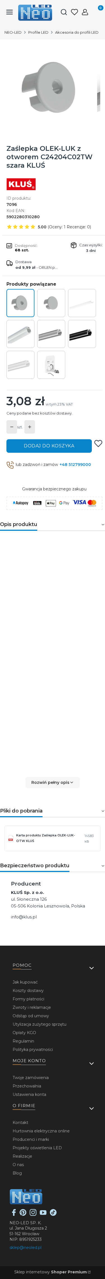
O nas (18, 1164)
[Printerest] (23, 1214)
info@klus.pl (24, 917)
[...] (52, 88)
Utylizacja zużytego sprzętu (39, 1024)
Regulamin (23, 1041)
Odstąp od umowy (31, 1015)
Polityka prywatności (33, 1049)
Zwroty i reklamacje (32, 1007)
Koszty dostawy (28, 990)
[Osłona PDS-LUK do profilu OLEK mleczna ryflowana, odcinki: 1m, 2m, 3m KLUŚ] (82, 303)
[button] (52, 782)
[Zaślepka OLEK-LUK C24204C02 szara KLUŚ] (51, 303)
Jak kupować (25, 982)
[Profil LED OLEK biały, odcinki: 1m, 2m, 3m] (20, 364)
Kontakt (20, 1122)
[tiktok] (53, 1214)
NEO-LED (13, 32)
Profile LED (38, 32)
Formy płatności (28, 999)
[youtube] (43, 1214)
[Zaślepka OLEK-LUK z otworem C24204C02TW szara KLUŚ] (20, 303)
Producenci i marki (31, 1139)
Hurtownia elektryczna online (41, 1131)
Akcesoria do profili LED (77, 32)
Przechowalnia (27, 1086)
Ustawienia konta (29, 1094)
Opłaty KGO (24, 1032)
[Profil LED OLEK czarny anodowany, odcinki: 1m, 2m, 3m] (82, 334)
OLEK (79, 549)
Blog (17, 1173)
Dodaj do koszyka (49, 446)
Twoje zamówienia (31, 1077)
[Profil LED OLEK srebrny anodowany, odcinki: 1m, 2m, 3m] (51, 334)
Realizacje (22, 1156)
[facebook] (14, 1214)
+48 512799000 (75, 464)
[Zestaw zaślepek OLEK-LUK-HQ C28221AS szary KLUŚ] (51, 364)
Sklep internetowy (50, 1272)
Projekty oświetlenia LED (37, 1147)
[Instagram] (33, 1214)
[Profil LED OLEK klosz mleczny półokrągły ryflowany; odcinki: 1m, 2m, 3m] (20, 334)
